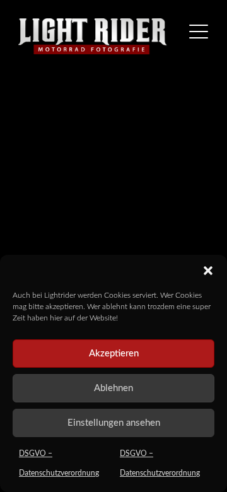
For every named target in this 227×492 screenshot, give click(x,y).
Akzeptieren (114, 353)
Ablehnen (113, 388)
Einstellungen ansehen (113, 423)
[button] (208, 270)
